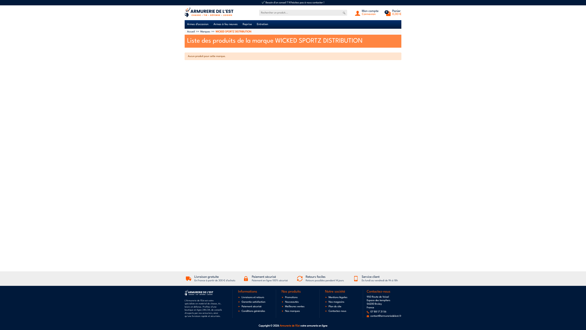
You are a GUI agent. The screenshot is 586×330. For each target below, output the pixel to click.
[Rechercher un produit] (344, 13)
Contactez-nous (337, 311)
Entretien (262, 24)
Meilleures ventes (294, 306)
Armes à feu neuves (225, 24)
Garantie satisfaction (253, 302)
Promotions (291, 297)
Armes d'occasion (197, 24)
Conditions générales (253, 311)
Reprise (247, 24)
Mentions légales (338, 297)
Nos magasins (336, 302)
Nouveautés (292, 302)
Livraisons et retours (253, 297)
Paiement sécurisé (252, 306)
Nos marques (292, 311)
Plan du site (335, 306)
